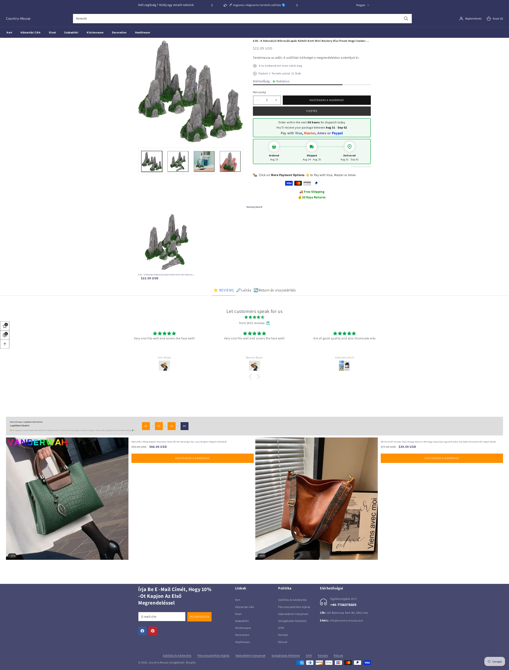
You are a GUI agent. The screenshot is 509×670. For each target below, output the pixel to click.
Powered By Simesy (361, 166)
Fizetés (311, 111)
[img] (254, 317)
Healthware (242, 642)
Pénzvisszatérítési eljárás (294, 607)
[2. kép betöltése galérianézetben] (177, 161)
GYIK (281, 628)
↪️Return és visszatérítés (275, 290)
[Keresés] (406, 18)
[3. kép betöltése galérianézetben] (204, 161)
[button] (297, 5)
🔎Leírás (243, 290)
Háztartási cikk (244, 607)
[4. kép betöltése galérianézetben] (230, 161)
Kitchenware (243, 628)
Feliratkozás (199, 616)
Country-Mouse (159, 662)
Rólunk (283, 642)
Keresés (283, 635)
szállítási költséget (300, 58)
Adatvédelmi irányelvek (293, 613)
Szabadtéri (242, 620)
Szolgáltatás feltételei (292, 620)
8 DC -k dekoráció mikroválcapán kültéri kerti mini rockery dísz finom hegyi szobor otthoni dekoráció (165, 274)
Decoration (242, 635)
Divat (238, 613)
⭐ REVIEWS (223, 290)
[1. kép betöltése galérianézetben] (151, 161)
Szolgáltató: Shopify (182, 662)
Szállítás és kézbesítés (292, 600)
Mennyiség (259, 92)
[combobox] (242, 18)
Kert (238, 600)
